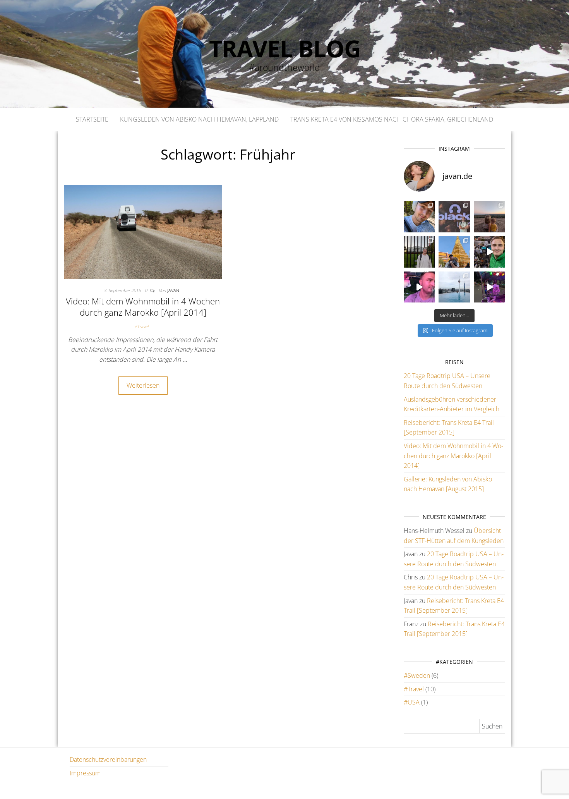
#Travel (141, 326)
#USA (412, 702)
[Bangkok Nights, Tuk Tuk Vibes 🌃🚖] (489, 287)
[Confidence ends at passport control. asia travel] (419, 287)
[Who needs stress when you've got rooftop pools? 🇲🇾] (454, 287)
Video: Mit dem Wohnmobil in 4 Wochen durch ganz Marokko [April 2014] (143, 306)
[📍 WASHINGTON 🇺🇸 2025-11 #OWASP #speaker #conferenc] (419, 252)
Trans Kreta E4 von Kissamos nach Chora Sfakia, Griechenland (391, 119)
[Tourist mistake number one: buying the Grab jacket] (489, 252)
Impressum (85, 773)
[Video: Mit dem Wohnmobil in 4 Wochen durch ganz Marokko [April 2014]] (143, 231)
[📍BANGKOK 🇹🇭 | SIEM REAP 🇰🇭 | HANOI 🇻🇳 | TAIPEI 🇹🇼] (454, 252)
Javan (173, 290)
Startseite (92, 119)
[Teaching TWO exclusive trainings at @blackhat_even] (454, 216)
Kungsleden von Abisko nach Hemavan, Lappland (199, 119)
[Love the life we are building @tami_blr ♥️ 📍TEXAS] (489, 216)
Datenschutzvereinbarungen (108, 759)
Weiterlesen (143, 385)
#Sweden (417, 675)
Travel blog (284, 48)
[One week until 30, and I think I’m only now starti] (419, 216)
